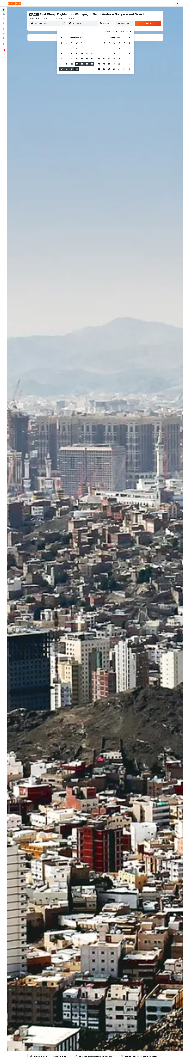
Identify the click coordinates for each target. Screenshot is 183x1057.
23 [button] (77, 64)
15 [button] (72, 59)
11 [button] (87, 54)
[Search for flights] (3, 10)
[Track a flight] (3, 33)
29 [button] (72, 69)
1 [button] (71, 49)
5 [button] (92, 49)
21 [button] (66, 64)
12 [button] (92, 54)
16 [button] (77, 59)
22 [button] (72, 64)
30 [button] (77, 69)
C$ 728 (34, 14)
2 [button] (76, 49)
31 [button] (129, 69)
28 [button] (67, 69)
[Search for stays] (3, 14)
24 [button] (82, 64)
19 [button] (92, 59)
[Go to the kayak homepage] (14, 3)
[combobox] (34, 18)
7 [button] (66, 54)
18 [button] (87, 59)
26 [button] (92, 64)
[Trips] (3, 44)
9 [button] (76, 54)
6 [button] (61, 54)
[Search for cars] (3, 19)
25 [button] (87, 64)
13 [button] (61, 59)
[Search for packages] (3, 23)
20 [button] (61, 64)
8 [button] (71, 54)
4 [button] (99, 54)
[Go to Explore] (3, 29)
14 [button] (66, 59)
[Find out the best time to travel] (3, 38)
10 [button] (82, 54)
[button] (3, 3)
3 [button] (81, 49)
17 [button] (82, 59)
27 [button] (61, 69)
